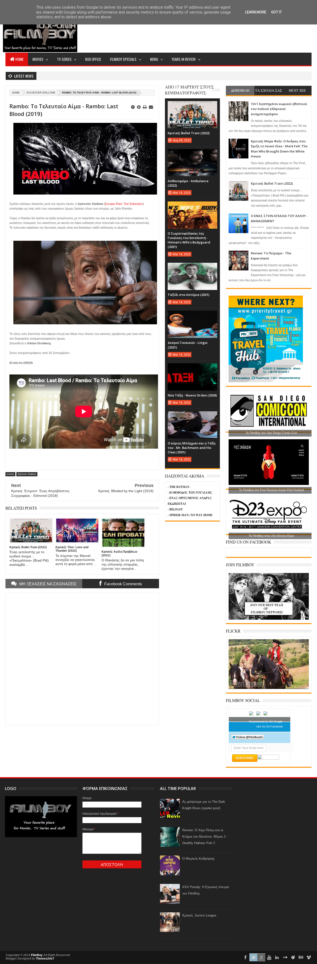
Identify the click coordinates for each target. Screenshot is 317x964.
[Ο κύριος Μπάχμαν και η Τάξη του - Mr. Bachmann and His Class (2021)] (192, 416)
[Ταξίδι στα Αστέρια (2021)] (192, 268)
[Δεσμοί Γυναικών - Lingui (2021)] (192, 316)
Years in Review (184, 59)
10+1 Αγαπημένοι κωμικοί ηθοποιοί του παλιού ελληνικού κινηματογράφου (279, 109)
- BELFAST (175, 509)
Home (19, 59)
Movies (37, 59)
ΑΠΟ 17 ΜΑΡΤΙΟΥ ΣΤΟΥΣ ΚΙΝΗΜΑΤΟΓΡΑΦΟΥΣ (189, 90)
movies (10, 474)
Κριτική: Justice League (199, 915)
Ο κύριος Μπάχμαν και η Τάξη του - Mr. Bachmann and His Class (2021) (191, 447)
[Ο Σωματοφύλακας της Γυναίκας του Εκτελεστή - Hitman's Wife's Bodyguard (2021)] (192, 206)
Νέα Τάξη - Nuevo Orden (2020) (192, 395)
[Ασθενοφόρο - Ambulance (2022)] (192, 154)
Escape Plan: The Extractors (124, 204)
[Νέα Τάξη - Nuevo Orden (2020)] (192, 368)
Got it (276, 12)
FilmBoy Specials (123, 59)
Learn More (255, 12)
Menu (154, 59)
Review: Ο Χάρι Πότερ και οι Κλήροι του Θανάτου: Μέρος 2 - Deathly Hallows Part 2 (205, 836)
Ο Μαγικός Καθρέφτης (198, 858)
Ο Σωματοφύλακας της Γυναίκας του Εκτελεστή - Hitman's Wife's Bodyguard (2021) (189, 240)
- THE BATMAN (178, 487)
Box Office (93, 59)
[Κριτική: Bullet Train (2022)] (192, 106)
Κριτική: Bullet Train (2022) (272, 183)
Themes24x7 (45, 958)
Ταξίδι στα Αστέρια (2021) (188, 294)
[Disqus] (82, 658)
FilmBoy (37, 955)
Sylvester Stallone (40, 92)
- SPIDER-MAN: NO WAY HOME (190, 515)
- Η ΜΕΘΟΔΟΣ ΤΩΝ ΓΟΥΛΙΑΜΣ (190, 492)
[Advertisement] (221, 33)
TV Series (64, 59)
